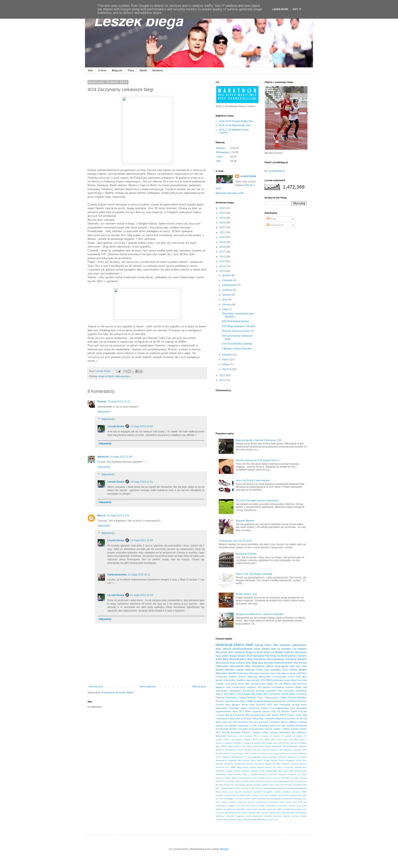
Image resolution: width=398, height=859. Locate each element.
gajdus (242, 785)
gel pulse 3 (264, 722)
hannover (279, 785)
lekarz (218, 792)
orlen (225, 680)
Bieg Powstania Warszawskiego (265, 659)
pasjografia (276, 798)
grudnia (227, 275)
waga (248, 680)
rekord (227, 648)
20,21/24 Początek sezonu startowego (257, 500)
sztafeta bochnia (290, 729)
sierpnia (227, 294)
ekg (275, 781)
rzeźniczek (253, 708)
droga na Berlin (106, 376)
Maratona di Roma (246, 553)
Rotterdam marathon (259, 673)
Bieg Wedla (256, 694)
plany (257, 648)
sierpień (219, 809)
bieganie (283, 774)
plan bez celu (298, 666)
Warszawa (301, 652)
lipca (225, 299)
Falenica (220, 697)
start (249, 644)
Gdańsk (220, 683)
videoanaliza (301, 813)
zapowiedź (257, 816)
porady (296, 704)
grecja (249, 785)
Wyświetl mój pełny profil (229, 193)
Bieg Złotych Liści (237, 746)
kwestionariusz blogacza (275, 788)
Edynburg (290, 659)
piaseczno (275, 725)
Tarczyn (242, 676)
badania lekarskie (250, 771)
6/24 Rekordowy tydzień (235, 321)
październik (287, 798)
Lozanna (220, 715)
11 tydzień (263, 736)
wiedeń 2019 (245, 655)
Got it (296, 9)
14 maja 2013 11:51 (141, 481)
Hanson (266, 711)
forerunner (242, 722)
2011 (222, 380)
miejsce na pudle (260, 795)
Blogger (224, 849)
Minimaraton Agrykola (226, 760)
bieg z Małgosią (248, 701)
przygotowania (256, 729)
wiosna (225, 732)
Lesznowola (231, 683)
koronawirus (278, 687)
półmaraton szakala (225, 805)
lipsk (268, 676)
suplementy (290, 809)
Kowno (246, 753)
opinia (247, 798)
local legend (235, 792)
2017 (222, 251)
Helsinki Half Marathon (281, 750)
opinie (254, 798)
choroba (220, 704)
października (229, 285)
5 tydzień (227, 743)
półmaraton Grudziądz (227, 708)
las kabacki (230, 725)
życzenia (273, 819)
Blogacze (117, 70)
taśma (299, 809)
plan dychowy (266, 662)
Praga (267, 760)
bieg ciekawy (237, 662)
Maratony (157, 70)
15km (235, 711)
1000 (298, 676)
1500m (226, 739)
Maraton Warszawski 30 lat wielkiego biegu (245, 757)
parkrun (292, 655)
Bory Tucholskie (271, 694)
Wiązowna (252, 676)
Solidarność (239, 764)
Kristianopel (266, 753)
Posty (272, 218)
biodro (228, 778)
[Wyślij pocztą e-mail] (125, 371)
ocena (241, 798)
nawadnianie (295, 795)
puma (304, 704)
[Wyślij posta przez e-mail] (118, 371)
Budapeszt (231, 750)
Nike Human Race (247, 760)
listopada (227, 280)
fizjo (221, 785)
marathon (286, 792)
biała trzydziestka (268, 771)
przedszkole (222, 729)
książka (219, 725)
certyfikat (285, 778)
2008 (267, 739)
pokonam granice (246, 802)
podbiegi (291, 725)
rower (252, 805)
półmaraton (299, 645)
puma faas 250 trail (296, 802)
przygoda (243, 729)
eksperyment (283, 781)
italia (304, 785)
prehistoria (301, 725)
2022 (222, 227)
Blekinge (293, 746)
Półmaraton (222, 152)
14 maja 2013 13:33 (118, 515)
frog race (253, 722)
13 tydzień (286, 736)
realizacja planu (122, 376)
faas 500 (232, 722)
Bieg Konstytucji (254, 666)
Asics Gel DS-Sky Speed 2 (285, 743)
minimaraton (222, 690)
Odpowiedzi (108, 419)
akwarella (220, 771)
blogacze (220, 687)
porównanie (262, 802)
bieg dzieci (283, 771)
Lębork (269, 666)
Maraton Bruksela (235, 715)
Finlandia (256, 750)
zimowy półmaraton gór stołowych (288, 732)
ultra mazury (262, 813)
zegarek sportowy (273, 816)
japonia (266, 687)
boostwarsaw (243, 778)
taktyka (264, 708)
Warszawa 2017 (225, 652)
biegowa (220, 778)
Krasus (101, 401)
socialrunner (229, 809)
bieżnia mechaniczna (274, 701)
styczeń (262, 809)
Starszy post (199, 686)
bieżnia (260, 701)
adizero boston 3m (266, 767)
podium (232, 802)
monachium (283, 795)
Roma (299, 760)
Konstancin (231, 697)
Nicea (241, 683)
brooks (254, 778)
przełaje (233, 729)
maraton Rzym (299, 792)
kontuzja (302, 722)
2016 (222, 256)
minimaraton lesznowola (241, 690)
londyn (245, 704)
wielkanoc (220, 816)
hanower (288, 785)
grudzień (275, 722)
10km (219, 156)
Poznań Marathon (297, 697)
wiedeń (266, 648)
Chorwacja (301, 694)
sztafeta (232, 676)
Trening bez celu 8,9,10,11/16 (235, 540)
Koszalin (302, 711)
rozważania (221, 676)
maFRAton (301, 673)
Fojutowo (256, 711)
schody (292, 805)
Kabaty (226, 753)
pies (284, 725)
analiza (229, 771)
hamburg (240, 652)
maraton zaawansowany (227, 795)
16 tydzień (236, 739)
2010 (279, 739)
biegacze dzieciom (268, 774)
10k (255, 736)
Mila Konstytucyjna (255, 715)
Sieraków (228, 764)
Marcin (101, 515)
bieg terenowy (299, 683)
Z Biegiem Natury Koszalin (237, 348)
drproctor (103, 456)
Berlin (248, 711)
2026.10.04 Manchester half (234, 125)
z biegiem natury (259, 732)
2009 (273, 739)
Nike (247, 683)
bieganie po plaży (297, 774)
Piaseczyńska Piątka (276, 697)
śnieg (239, 819)
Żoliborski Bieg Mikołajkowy (255, 819)
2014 (222, 266)
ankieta (236, 771)
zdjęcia (219, 694)
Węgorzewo (242, 767)
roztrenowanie (279, 676)
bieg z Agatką (250, 774)
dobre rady (221, 722)
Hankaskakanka (117, 574)
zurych (291, 676)
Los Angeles (299, 648)
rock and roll (242, 805)
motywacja (243, 725)
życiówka (275, 669)
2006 (254, 739)
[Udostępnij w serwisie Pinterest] (141, 371)
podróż (232, 680)
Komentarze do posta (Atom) (117, 692)
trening (303, 662)
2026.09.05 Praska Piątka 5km (236, 121)
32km (302, 739)
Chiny (240, 750)
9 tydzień (256, 743)
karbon (231, 788)
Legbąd (242, 697)
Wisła (233, 767)
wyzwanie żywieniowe (295, 690)
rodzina (268, 729)
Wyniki (143, 70)
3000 (231, 694)
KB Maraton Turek (287, 711)
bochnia (291, 718)
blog (234, 778)
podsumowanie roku (286, 662)
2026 (222, 208)
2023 (222, 222)
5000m (293, 669)
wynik (248, 816)
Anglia (269, 743)
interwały (297, 785)
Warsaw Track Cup (257, 669)
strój (255, 809)
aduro (280, 767)
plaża (224, 802)
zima (292, 708)
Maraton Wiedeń (245, 520)
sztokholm (271, 690)
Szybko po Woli (273, 764)
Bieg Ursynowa (299, 680)
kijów (237, 788)
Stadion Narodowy (255, 764)
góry (271, 785)
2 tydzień (247, 739)
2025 (222, 212)
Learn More (280, 9)
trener (238, 813)
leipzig (262, 676)
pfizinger (298, 798)
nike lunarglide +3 (228, 798)
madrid (277, 792)
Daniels (247, 750)
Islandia (297, 750)
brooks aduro (265, 778)
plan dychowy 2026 (261, 704)
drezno (238, 781)
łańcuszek (221, 736)
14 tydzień (298, 736)
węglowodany (282, 708)
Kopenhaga (236, 753)
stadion (276, 729)
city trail (303, 718)
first (259, 687)
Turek (298, 715)
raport (243, 708)
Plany (131, 70)
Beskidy (303, 743)
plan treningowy (282, 704)
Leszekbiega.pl (276, 171)
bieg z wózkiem (267, 718)
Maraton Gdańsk (290, 753)
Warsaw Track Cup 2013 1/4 (238, 331)
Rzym (263, 683)
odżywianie (263, 725)
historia (284, 722)
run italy (260, 805)
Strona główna (147, 686)
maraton (285, 645)
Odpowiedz (103, 411)
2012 (222, 375)
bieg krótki (276, 673)
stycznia (227, 369)
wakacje (255, 680)
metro (248, 795)
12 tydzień (274, 736)
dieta (304, 676)
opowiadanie (264, 798)
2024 (222, 217)
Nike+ (260, 760)
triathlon (241, 680)
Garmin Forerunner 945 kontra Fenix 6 (257, 460)
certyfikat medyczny (296, 701)
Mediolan (251, 697)
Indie (273, 711)
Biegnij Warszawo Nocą (276, 746)
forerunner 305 (231, 785)
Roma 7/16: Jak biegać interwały (254, 574)
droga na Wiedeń (273, 652)
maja (225, 309)
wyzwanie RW (261, 655)
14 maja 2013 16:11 (139, 574)
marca (226, 359)
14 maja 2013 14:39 (141, 540)
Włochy (287, 683)
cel (296, 718)
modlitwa (273, 795)
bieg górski (281, 666)
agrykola (229, 701)
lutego (226, 364)
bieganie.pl (280, 718)
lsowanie (258, 792)
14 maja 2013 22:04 (141, 595)
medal (242, 795)
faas (228, 704)
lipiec (225, 792)
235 (290, 739)
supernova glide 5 (275, 809)
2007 (260, 739)
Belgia (247, 694)
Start (90, 70)
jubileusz (293, 722)
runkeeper (282, 805)
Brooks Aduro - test (246, 594)
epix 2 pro (295, 781)
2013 (222, 271)
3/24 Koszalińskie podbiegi (237, 343)
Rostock (220, 701)
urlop (279, 690)
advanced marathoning (295, 767)
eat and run (266, 781)
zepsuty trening (290, 816)
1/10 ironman (245, 736)
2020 (222, 237)
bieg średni (222, 655)
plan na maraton (281, 648)
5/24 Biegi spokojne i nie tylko (238, 326)
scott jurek (301, 805)
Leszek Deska (115, 426)
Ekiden (219, 669)
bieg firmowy (295, 771)
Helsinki (265, 750)
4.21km (239, 694)
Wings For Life (274, 683)
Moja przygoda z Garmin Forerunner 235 (259, 440)
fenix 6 (303, 781)
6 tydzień (237, 743)
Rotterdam (242, 673)
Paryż (260, 697)
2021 (222, 232)
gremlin (232, 673)
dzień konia (254, 781)
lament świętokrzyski (297, 788)
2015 (222, 261)
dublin (246, 781)
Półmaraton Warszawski (230, 666)
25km (295, 739)
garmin (219, 680)
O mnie (102, 70)
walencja (289, 652)
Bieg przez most (255, 746)
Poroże (290, 715)
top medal (229, 813)
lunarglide (268, 792)
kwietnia (227, 354)
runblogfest (271, 805)
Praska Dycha (278, 760)
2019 (222, 242)
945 (263, 743)
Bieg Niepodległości (234, 659)
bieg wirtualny (234, 774)
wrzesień (230, 816)
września (227, 290)
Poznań (254, 683)
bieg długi (251, 662)
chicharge (230, 781)
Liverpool (277, 753)
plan (218, 648)
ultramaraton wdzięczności (281, 813)
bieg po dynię (288, 673)
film (217, 785)
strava (250, 809)
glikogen (236, 704)
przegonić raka (276, 802)
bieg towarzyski (238, 718)
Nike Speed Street (276, 715)
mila (305, 687)
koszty (252, 788)
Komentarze (276, 225)
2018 (222, 246)
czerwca (227, 304)
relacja (233, 655)
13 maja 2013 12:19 (118, 401)
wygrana (240, 816)
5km (218, 161)
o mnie (253, 725)
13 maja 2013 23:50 (141, 426)
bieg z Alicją (252, 718)
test (272, 708)
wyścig (259, 645)
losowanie (247, 792)
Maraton (221, 148)
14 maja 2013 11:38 (121, 456)
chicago (294, 778)
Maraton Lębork (234, 669)
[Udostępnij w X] (133, 371)
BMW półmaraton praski (278, 680)
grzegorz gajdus (261, 785)
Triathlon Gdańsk (290, 764)
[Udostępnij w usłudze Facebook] (137, 371)
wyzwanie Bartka (240, 732)
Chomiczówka (288, 694)
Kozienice (255, 753)
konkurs (244, 788)
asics (237, 701)
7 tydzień (246, 743)
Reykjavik (290, 760)
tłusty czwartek (248, 813)
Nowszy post (96, 686)
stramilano (241, 809)
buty (228, 687)
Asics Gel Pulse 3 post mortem (253, 480)
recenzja (260, 690)
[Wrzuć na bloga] (129, 371)
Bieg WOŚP (221, 746)
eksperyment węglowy (244, 687)
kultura (259, 788)
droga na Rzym (254, 652)
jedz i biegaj (221, 788)
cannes (276, 778)
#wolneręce (232, 736)
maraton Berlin (293, 687)
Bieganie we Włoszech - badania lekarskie (260, 614)
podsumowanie (242, 648)
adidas (252, 767)
